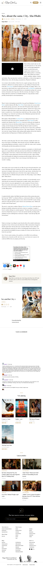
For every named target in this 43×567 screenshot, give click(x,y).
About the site (32, 542)
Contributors (31, 547)
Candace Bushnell (15, 322)
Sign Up (3, 536)
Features (17, 547)
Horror (17, 536)
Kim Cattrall (31, 120)
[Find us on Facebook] (29, 549)
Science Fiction (32, 533)
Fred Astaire (10, 86)
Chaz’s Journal (4, 543)
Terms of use (25, 564)
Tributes (3, 551)
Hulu (16, 538)
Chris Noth (20, 105)
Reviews (3, 13)
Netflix (30, 530)
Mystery (30, 528)
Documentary (18, 533)
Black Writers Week (19, 545)
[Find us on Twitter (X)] (33, 549)
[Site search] (30, 2)
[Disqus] (21, 376)
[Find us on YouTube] (31, 549)
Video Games (18, 543)
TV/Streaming (18, 548)
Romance (31, 531)
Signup (35, 2)
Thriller (30, 536)
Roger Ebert (5, 21)
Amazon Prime (18, 530)
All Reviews (4, 530)
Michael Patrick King (27, 206)
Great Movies (4, 545)
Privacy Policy (32, 564)
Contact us (31, 543)
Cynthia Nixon (20, 118)
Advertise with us (32, 545)
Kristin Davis (19, 122)
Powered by (5, 269)
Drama (3, 301)
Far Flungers (4, 548)
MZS (3, 547)
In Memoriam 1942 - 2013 (12, 559)
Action (17, 528)
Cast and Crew (4, 531)
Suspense (31, 535)
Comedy (17, 531)
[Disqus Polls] (21, 348)
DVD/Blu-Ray (18, 542)
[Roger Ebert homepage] (9, 2)
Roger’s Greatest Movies (6, 528)
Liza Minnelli (31, 88)
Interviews (4, 550)
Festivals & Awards (19, 551)
